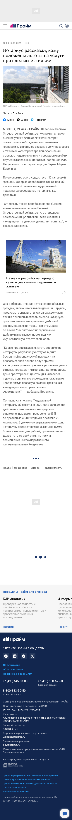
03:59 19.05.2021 (12, 43)
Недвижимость (52, 467)
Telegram (40, 119)
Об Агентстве (11, 664)
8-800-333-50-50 (14, 692)
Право (7, 467)
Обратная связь (13, 669)
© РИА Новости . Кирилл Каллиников (22, 106)
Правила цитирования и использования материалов (30, 775)
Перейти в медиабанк (54, 106)
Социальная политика (14, 787)
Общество (21, 467)
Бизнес (35, 467)
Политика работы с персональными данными (26, 779)
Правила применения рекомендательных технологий (30, 783)
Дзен (24, 119)
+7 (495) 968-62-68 (50, 683)
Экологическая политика (16, 791)
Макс (10, 119)
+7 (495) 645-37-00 (15, 681)
